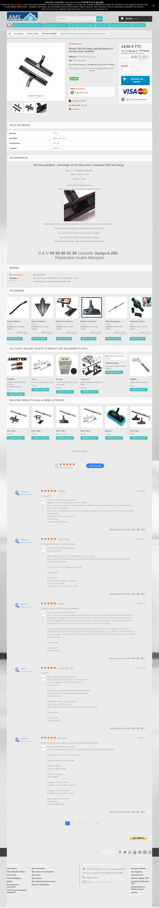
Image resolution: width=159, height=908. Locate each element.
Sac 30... (59, 379)
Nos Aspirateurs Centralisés (56, 25)
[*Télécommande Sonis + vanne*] (116, 357)
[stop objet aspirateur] (141, 307)
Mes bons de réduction (40, 885)
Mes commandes (38, 868)
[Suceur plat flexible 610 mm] (18, 307)
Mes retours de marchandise (43, 872)
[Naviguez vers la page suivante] (97, 823)
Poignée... (134, 379)
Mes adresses (37, 878)
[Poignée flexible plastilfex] (141, 365)
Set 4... (34, 379)
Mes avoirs (36, 875)
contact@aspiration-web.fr (102, 882)
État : (71, 60)
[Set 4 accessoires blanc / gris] (42, 365)
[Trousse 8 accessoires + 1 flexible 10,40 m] (92, 365)
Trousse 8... (85, 379)
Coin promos (138, 25)
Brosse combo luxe (88, 321)
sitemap (134, 892)
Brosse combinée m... (65, 321)
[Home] (9, 25)
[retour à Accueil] (9, 33)
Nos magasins (136, 872)
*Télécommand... (112, 363)
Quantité (124, 66)
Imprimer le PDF (79, 101)
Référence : (73, 57)
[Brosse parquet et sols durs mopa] (116, 417)
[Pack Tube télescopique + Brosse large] (18, 417)
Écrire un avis (95, 466)
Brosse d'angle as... (39, 321)
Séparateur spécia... (138, 321)
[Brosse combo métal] (67, 307)
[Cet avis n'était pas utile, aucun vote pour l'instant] (142, 529)
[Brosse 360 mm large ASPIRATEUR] (17, 107)
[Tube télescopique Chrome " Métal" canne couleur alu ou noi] (116, 307)
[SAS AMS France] (30, 16)
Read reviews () (81, 93)
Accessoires (101, 25)
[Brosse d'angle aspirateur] (42, 307)
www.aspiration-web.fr (56, 583)
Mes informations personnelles (44, 881)
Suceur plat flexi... (14, 321)
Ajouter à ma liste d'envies (136, 99)
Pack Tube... (12, 431)
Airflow (73, 25)
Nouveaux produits (138, 868)
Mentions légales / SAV (140, 878)
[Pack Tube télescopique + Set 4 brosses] (92, 417)
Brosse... (109, 431)
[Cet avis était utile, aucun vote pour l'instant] (138, 529)
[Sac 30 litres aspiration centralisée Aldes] (67, 365)
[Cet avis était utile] (138, 658)
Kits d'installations (85, 25)
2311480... (11, 379)
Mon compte (38, 864)
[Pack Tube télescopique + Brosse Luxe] (67, 417)
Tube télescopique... (113, 321)
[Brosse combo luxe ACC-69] (92, 307)
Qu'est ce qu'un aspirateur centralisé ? (27, 25)
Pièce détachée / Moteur (120, 25)
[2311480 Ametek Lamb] (18, 365)
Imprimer (76, 109)
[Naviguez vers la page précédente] (61, 823)
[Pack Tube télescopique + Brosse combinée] (42, 417)
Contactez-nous (137, 875)
